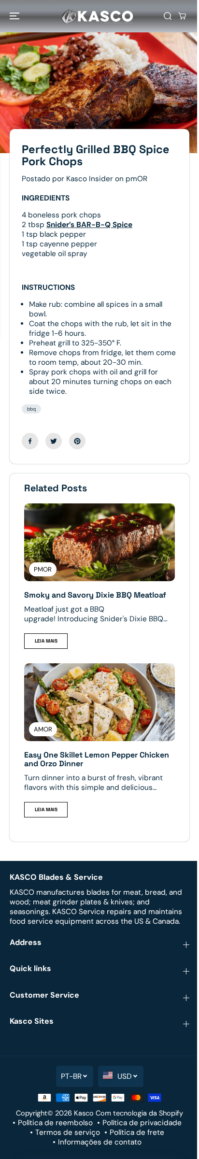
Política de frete (137, 1132)
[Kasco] (97, 16)
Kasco (84, 1113)
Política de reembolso (55, 1123)
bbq (31, 409)
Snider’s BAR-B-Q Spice (89, 224)
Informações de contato (100, 1142)
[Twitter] (53, 441)
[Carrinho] (182, 16)
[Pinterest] (77, 441)
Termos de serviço (67, 1132)
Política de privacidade (142, 1123)
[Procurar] (167, 16)
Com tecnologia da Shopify (139, 1113)
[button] (15, 16)
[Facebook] (30, 441)
